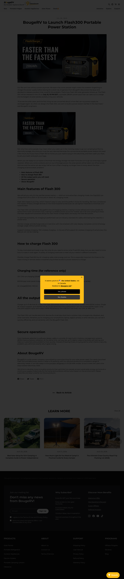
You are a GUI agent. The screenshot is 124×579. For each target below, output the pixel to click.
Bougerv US (66, 286)
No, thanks (62, 297)
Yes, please (62, 291)
